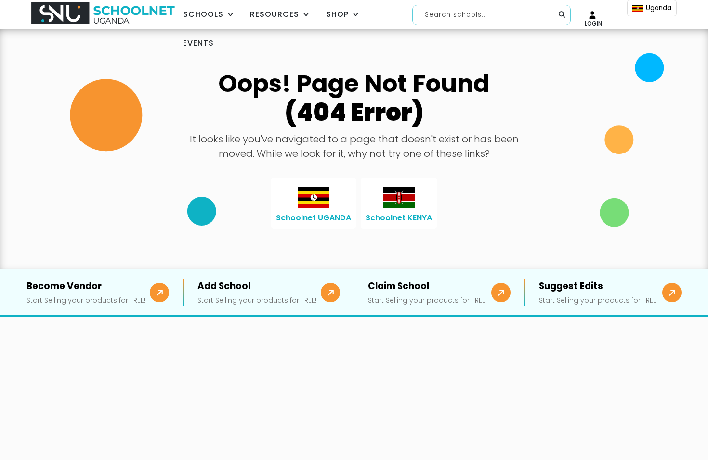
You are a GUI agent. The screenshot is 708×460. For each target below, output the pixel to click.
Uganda (658, 8)
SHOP (337, 14)
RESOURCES (274, 14)
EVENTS (198, 43)
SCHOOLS (203, 14)
